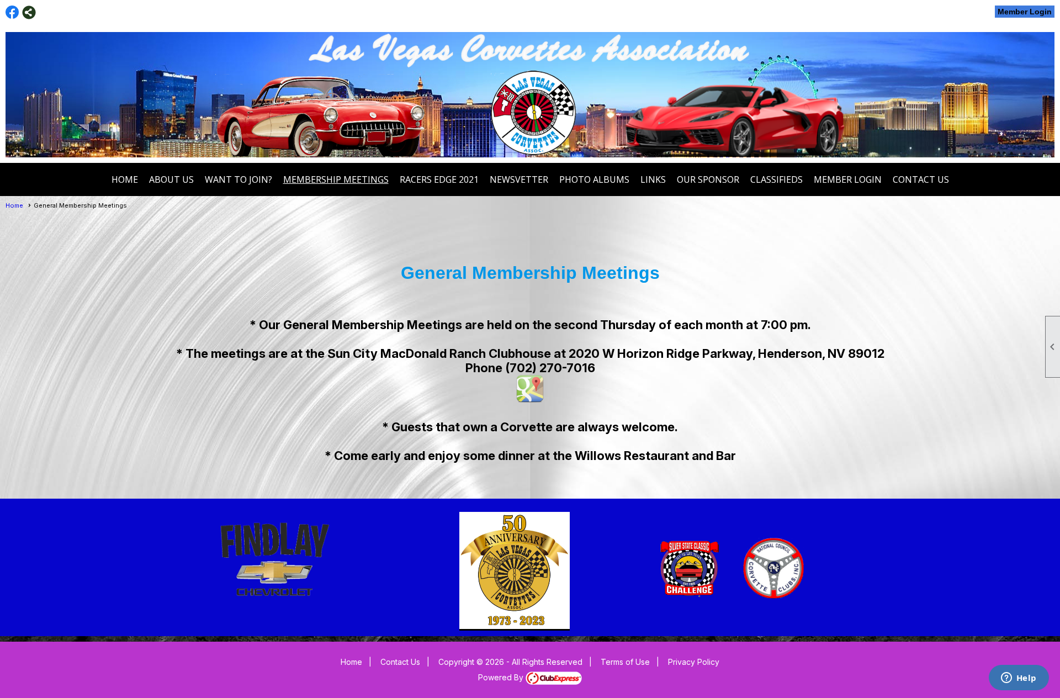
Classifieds (776, 179)
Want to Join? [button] (238, 179)
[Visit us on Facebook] (12, 12)
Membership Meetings (336, 179)
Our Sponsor (708, 179)
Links (653, 179)
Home (125, 179)
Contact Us (921, 179)
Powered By (502, 677)
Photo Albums (594, 179)
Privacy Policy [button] (693, 662)
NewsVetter (519, 179)
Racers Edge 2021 (439, 179)
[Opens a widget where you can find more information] (1018, 678)
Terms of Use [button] (625, 662)
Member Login (1025, 11)
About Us (171, 179)
